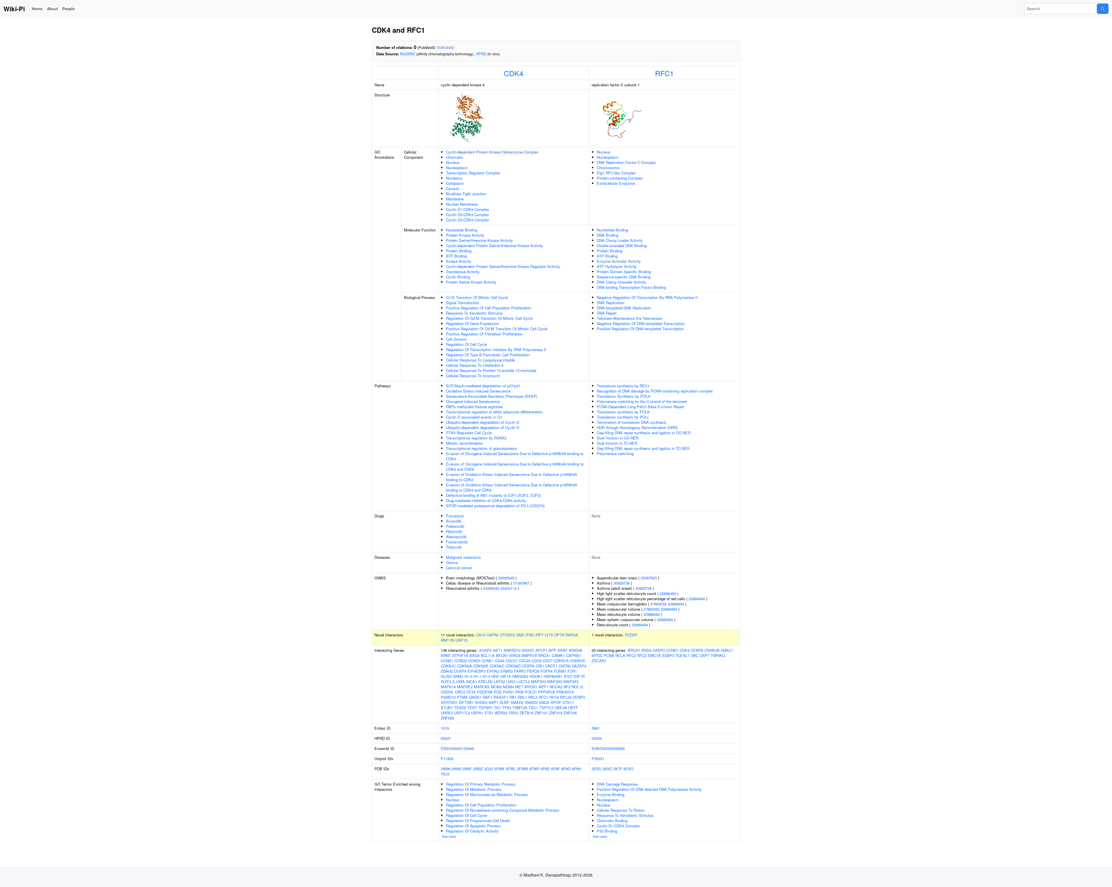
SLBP (504, 702)
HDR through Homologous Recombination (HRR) (637, 427)
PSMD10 (448, 697)
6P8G (566, 768)
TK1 (497, 707)
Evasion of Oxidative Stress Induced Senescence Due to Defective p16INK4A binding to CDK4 (511, 477)
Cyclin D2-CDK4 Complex (467, 214)
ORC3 (460, 692)
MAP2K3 (538, 681)
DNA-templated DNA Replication (624, 308)
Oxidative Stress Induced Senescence (478, 391)
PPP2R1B (546, 692)
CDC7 (548, 660)
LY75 (549, 635)
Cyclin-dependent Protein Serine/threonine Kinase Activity (494, 245)
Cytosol (452, 188)
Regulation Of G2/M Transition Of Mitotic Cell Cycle (489, 318)
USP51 (477, 713)
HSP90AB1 (553, 676)
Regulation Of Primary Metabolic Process (480, 784)
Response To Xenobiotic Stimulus (474, 313)
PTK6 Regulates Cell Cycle (469, 432)
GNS (520, 635)
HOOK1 (535, 676)
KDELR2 (485, 681)
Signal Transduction (462, 302)
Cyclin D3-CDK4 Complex (467, 219)
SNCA (544, 702)
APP (552, 650)
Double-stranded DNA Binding (622, 245)
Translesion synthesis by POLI (622, 417)
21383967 (521, 583)
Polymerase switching (615, 453)
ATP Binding (456, 256)
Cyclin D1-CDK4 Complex (467, 209)
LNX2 (510, 681)
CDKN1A (561, 660)
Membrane (455, 199)
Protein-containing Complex (620, 178)
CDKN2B (480, 666)
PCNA (609, 655)
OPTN (559, 635)
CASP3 (658, 650)
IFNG (529, 635)
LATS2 (499, 681)
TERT (472, 707)
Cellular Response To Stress (621, 810)
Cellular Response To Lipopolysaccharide (480, 360)
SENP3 (579, 697)
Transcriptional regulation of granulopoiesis (481, 448)
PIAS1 (508, 692)
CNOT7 (551, 666)
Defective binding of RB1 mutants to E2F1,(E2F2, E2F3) (493, 495)
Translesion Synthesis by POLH (623, 396)
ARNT (446, 655)
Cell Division (456, 339)
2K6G (607, 768)
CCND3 (474, 660)
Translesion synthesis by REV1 (623, 385)
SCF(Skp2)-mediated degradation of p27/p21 (483, 385)
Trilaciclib (454, 547)
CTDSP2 (507, 635)
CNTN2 (565, 666)
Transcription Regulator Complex (473, 173)
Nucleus (453, 162)
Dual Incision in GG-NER (618, 438)
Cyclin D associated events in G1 (474, 417)
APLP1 (541, 650)
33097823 (649, 578)
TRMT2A (519, 707)
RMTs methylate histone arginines (474, 406)
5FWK (499, 768)
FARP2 (520, 671)
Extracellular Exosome (616, 183)
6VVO (628, 768)
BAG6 (474, 655)
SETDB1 (466, 702)
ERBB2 (506, 671)
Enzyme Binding (610, 794)
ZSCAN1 (599, 660)
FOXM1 (560, 671)
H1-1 (477, 676)
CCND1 (447, 660)
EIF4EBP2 (477, 671)
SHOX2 (481, 702)
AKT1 (497, 650)
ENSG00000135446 (457, 748)
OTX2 (471, 692)
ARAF (562, 650)
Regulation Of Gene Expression (472, 323)
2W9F (467, 768)
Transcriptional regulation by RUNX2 (476, 438)
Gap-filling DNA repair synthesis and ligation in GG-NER (644, 432)
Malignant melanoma (463, 557)
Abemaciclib (456, 536)
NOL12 (577, 686)
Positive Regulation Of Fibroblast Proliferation (484, 334)
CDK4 (513, 73)
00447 (446, 738)
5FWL (511, 768)
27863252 (658, 604)
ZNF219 (555, 713)
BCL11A (488, 655)
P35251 (598, 758)
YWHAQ (718, 655)
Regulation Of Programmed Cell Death (478, 820)
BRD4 (646, 650)
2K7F (617, 768)
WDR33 (501, 713)
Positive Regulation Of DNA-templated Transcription (640, 328)
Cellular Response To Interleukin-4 (474, 365)
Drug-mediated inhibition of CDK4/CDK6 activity (486, 500)
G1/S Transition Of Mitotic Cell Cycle (477, 297)
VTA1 (488, 713)
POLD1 (531, 692)
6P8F (555, 768)
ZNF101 (541, 713)
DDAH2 (447, 671)
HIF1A (505, 676)
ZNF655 (447, 718)
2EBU (596, 768)
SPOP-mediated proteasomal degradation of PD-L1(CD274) (495, 505)
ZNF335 (570, 713)
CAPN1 (493, 635)
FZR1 (572, 671)
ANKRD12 (512, 650)
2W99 (456, 768)
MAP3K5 (571, 681)
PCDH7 (631, 635)
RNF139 (447, 640)
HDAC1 (727, 650)
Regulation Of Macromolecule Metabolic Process (487, 794)
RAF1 (487, 697)
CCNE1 (488, 660)
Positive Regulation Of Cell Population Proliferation (488, 308)
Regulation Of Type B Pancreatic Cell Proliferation (488, 354)
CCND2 (460, 660)
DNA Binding (607, 235)
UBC (694, 655)
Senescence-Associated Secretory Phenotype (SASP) (491, 396)
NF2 (567, 686)
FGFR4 (546, 671)
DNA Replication (610, 302)
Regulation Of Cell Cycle (466, 344)
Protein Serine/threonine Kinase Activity (479, 240)
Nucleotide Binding (461, 230)
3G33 (488, 768)
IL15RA (458, 681)
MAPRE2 (465, 686)
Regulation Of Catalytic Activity (472, 831)
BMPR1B (529, 655)
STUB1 (447, 707)
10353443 (444, 47)
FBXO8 (533, 671)
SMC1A (654, 655)
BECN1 (502, 655)
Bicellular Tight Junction (466, 193)
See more (449, 836)
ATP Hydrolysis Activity (617, 266)
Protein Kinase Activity (465, 235)
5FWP (534, 768)
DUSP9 (460, 671)
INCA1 (471, 681)
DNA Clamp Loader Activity (620, 240)
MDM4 (508, 686)
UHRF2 (447, 713)
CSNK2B (712, 650)
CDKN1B (577, 660)
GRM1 (458, 676)
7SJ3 (445, 774)
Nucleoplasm (457, 167)
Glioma (452, 562)
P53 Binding (607, 831)
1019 (445, 728)
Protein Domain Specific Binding (624, 271)
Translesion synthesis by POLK (623, 412)
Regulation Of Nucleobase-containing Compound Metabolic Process (502, 810)
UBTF (573, 707)
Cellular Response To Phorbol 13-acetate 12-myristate (491, 370)
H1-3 (486, 676)
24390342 (491, 588)
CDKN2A (464, 666)
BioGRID (407, 53)
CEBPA (528, 666)
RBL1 (522, 697)
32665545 (506, 578)
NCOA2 (556, 686)
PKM (519, 692)
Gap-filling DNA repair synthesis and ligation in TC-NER (643, 448)
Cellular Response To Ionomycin (473, 375)
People (68, 8)
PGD (498, 692)
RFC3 (642, 655)
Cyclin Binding (458, 277)
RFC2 (631, 655)
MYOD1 (530, 686)
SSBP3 (668, 655)
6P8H (576, 768)
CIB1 (540, 666)
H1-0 (468, 676)
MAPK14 (448, 686)
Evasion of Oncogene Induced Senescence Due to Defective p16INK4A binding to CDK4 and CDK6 (515, 466)
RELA (620, 655)
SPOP (555, 702)
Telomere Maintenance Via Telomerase (629, 318)
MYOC (597, 655)
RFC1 (664, 73)
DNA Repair (607, 313)
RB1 (513, 697)
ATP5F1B (460, 655)
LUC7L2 (523, 681)
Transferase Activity (463, 271)
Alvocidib (453, 521)
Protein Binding (458, 250)
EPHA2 (493, 671)
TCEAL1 (682, 655)
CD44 (499, 660)
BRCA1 (544, 655)
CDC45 (525, 660)
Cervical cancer (459, 567)
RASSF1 (500, 697)
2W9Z (478, 768)
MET (519, 686)
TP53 (506, 707)
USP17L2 (462, 713)
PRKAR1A (565, 692)
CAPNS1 (573, 655)
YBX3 (513, 713)
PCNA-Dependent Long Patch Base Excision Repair (640, 406)
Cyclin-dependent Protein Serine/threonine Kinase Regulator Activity (503, 266)
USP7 (704, 655)
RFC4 (554, 697)
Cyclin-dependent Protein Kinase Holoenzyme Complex (492, 152)
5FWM (522, 768)
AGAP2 (485, 650)
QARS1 (475, 697)
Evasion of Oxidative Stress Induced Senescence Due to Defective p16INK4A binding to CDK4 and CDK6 (511, 487)
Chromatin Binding (612, 820)
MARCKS (482, 686)
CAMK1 (558, 655)
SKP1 (493, 702)
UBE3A (561, 707)
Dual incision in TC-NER (617, 443)
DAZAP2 (579, 666)
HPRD (481, 53)
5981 (596, 728)
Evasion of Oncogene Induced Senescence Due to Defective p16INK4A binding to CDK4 (515, 456)
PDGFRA (485, 692)
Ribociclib (454, 531)
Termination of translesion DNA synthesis (631, 422)
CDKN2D (513, 666)
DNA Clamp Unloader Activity (621, 282)
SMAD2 (517, 702)
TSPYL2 (546, 707)
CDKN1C (448, 666)
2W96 (445, 768)
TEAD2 (460, 707)
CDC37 (511, 660)
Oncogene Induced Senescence (473, 401)
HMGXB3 (520, 676)
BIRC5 (514, 655)
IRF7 (539, 635)
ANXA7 (528, 650)
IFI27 (568, 676)
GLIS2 (446, 676)
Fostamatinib (457, 542)
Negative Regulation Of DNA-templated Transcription (641, 323)
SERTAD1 (449, 702)
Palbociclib (455, 526)
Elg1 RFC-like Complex (616, 173)
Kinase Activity (458, 261)
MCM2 (496, 686)
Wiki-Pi (14, 9)
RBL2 (532, 697)
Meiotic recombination (464, 443)
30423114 (508, 588)
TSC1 (533, 707)
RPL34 (565, 697)
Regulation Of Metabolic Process (473, 789)
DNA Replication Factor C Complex (626, 162)
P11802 (447, 758)
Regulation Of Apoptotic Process (473, 825)
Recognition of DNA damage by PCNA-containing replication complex (655, 391)
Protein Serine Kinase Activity (471, 282)
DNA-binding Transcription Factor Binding (631, 287)
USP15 (461, 640)
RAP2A (572, 635)
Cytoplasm (455, 183)
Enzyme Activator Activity (619, 261)
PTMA (462, 697)
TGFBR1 (485, 707)
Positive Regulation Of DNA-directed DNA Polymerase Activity (649, 789)
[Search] (1103, 8)
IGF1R (579, 676)
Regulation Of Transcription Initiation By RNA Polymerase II (496, 349)
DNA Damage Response (617, 784)
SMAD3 (531, 702)
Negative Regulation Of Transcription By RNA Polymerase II (647, 297)
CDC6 (537, 660)
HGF (495, 676)
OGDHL (447, 692)
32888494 (668, 593)
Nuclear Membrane (462, 204)
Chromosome (608, 167)
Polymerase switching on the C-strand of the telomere (642, 401)
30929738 (621, 583)
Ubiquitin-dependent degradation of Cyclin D (482, 422)
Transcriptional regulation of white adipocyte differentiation (494, 412)
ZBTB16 (526, 713)
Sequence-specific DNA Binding (623, 277)
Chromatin (454, 157)
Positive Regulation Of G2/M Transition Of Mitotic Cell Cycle (496, 328)
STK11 (568, 702)
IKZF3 (446, 681)
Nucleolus (454, 178)
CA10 (480, 635)
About (52, 8)
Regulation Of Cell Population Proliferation (481, 805)
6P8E (545, 768)
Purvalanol (455, 516)
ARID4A (575, 650)
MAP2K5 (554, 681)
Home (37, 8)
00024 (597, 738)
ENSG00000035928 (608, 748)
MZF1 (543, 686)
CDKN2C (496, 666)
